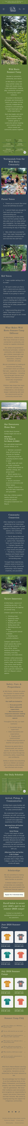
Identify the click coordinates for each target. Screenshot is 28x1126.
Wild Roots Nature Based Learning (16, 1118)
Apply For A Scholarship (14, 894)
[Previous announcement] (3, 2)
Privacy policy (20, 1120)
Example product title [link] (5, 944)
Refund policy (9, 1123)
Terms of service (19, 1123)
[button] (4, 9)
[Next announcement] (25, 2)
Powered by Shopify (9, 1120)
